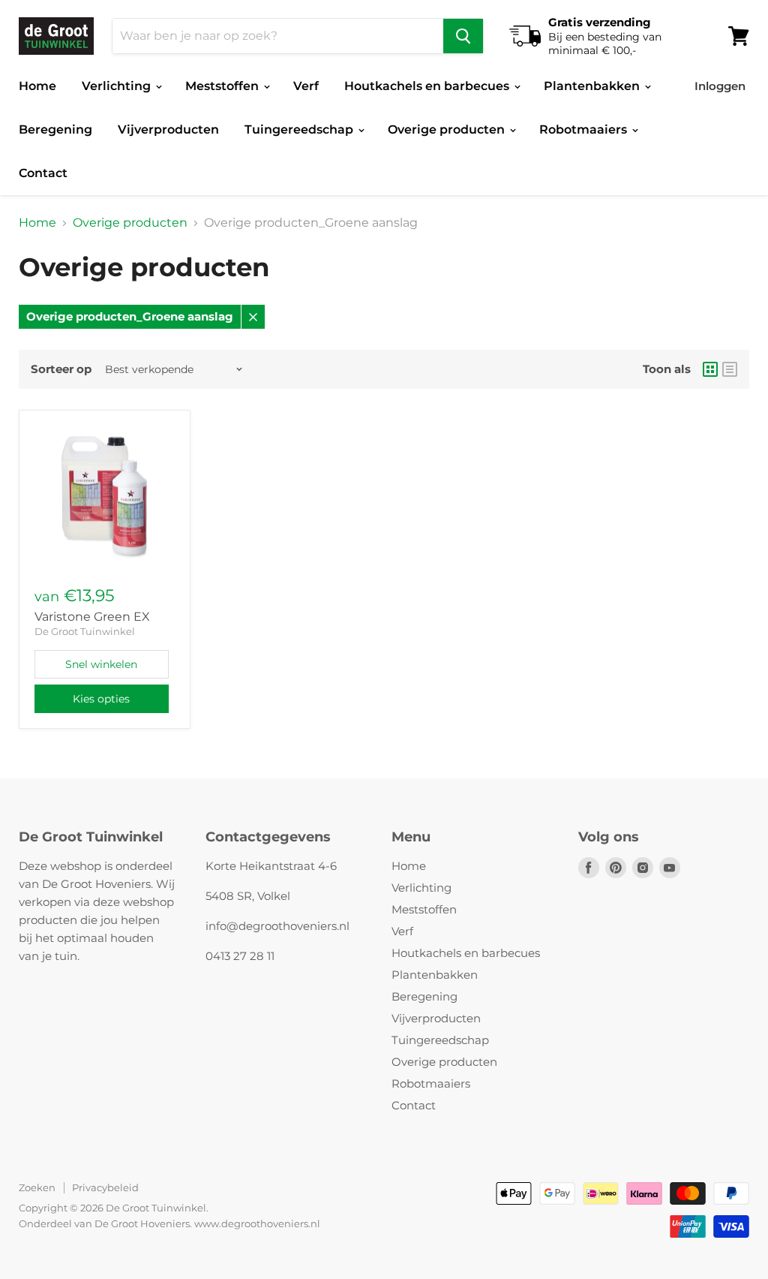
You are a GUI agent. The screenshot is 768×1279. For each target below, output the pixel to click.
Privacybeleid (105, 1187)
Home (37, 86)
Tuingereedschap (300, 129)
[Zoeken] (463, 36)
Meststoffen (223, 86)
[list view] (729, 369)
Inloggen (720, 86)
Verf (306, 86)
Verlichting (118, 86)
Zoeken (37, 1187)
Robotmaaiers (584, 129)
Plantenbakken (593, 86)
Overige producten (448, 129)
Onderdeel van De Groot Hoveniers (104, 1223)
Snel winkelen (101, 664)
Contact (43, 173)
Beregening (55, 129)
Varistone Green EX (92, 616)
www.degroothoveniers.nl (257, 1223)
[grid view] (710, 369)
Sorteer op (61, 369)
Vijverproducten (168, 129)
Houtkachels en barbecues (428, 86)
